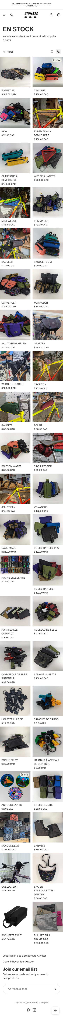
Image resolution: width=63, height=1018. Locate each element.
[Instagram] (35, 1010)
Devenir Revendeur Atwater (18, 961)
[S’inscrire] (55, 988)
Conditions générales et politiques (31, 1002)
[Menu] (4, 15)
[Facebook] (28, 1010)
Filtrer (10, 51)
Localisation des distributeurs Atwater (24, 955)
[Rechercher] (11, 15)
